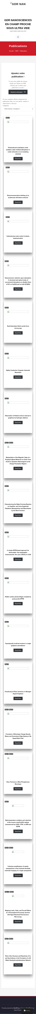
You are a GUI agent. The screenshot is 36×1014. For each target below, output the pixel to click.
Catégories (6, 105)
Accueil (11, 51)
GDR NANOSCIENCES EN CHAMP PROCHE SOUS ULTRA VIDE (18, 24)
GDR (16, 51)
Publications (23, 51)
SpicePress (29, 1008)
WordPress (17, 1008)
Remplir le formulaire (16, 92)
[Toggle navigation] (18, 37)
